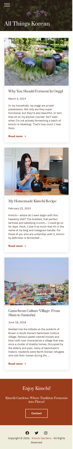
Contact (36, 413)
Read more (17, 136)
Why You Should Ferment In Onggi (35, 91)
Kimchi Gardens (36, 4)
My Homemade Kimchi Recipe (32, 201)
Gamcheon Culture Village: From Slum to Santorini (34, 313)
